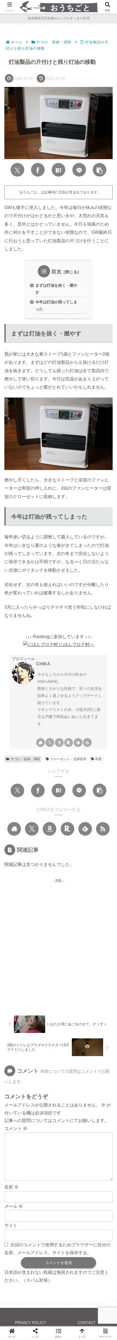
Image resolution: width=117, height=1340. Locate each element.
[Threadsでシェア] (89, 1144)
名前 (11, 1187)
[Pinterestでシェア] (46, 1160)
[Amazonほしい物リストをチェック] (59, 742)
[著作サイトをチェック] (40, 742)
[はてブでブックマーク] (58, 170)
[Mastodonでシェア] (28, 1144)
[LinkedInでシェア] (70, 1160)
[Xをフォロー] (49, 742)
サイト (10, 1225)
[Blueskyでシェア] (43, 1144)
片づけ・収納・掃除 (25, 759)
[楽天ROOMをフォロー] (68, 742)
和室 (98, 759)
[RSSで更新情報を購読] (87, 742)
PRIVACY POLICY (30, 1322)
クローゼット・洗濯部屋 (68, 759)
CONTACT (87, 1322)
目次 (56, 271)
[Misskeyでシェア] (58, 1144)
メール (13, 1206)
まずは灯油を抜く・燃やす (56, 289)
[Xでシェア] (17, 170)
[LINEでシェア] (79, 170)
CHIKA (43, 664)
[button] (99, 170)
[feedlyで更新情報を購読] (78, 742)
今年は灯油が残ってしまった (56, 305)
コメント (15, 1128)
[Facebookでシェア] (38, 170)
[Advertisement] (58, 943)
